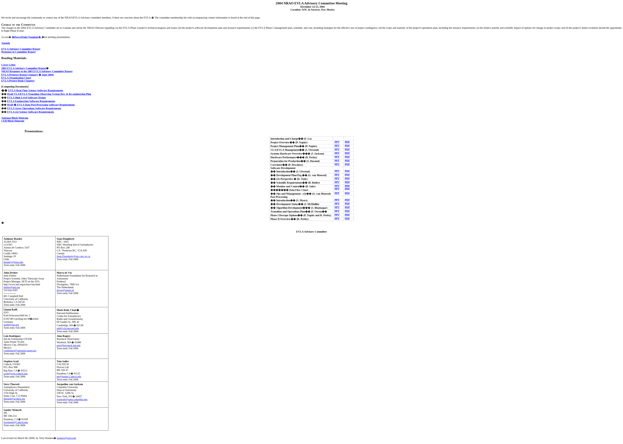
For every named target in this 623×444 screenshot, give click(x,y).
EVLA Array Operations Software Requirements (34, 108)
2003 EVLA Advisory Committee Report (23, 68)
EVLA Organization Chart (16, 77)
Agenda (5, 43)
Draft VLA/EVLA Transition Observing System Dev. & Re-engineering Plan (49, 94)
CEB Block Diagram (12, 120)
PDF (347, 142)
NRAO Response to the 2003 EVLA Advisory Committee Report (36, 71)
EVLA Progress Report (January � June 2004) (27, 74)
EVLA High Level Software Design (26, 97)
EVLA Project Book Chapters (18, 80)
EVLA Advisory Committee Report (20, 49)
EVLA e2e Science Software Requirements (30, 112)
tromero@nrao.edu (66, 438)
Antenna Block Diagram (14, 118)
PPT (337, 142)
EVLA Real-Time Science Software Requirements (35, 90)
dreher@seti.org (12, 287)
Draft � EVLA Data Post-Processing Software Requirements (41, 104)
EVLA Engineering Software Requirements (31, 101)
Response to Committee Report (18, 51)
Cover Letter (8, 64)
